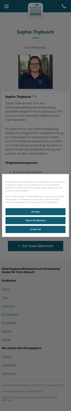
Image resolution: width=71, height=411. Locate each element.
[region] (35, 205)
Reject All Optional (35, 220)
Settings (35, 211)
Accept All (35, 229)
